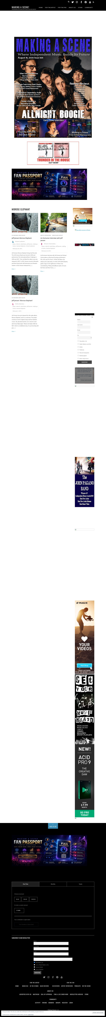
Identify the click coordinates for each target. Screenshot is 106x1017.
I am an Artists (39, 967)
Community (89, 7)
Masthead (36, 994)
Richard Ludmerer (20, 241)
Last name (36, 946)
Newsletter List (39, 962)
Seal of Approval (46, 994)
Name (35, 941)
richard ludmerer (30, 246)
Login (71, 1003)
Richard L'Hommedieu (50, 244)
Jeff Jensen (29, 244)
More (13, 269)
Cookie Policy (31, 1014)
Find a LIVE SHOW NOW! (61, 994)
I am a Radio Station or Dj (41, 964)
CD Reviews (56, 986)
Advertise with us (25, 994)
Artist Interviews (46, 235)
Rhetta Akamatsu (19, 304)
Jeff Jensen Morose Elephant (22, 238)
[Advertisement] (53, 22)
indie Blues (23, 244)
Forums (44, 1003)
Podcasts (77, 986)
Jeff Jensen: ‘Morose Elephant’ (22, 300)
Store (80, 7)
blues (14, 244)
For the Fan (62, 7)
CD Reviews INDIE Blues (18, 235)
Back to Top (53, 826)
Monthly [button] (53, 884)
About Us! (72, 7)
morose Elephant (20, 246)
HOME (41, 7)
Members (51, 1003)
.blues (43, 246)
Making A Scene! (52, 1010)
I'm (34, 956)
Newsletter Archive (76, 994)
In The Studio (34, 986)
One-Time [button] (25, 884)
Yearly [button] (80, 884)
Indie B (18, 244)
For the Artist (50, 7)
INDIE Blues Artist (57, 235)
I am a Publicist (39, 969)
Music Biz (25, 986)
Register (65, 1003)
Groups (58, 1003)
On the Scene (86, 986)
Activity (37, 1003)
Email (35, 951)
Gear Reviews (44, 986)
